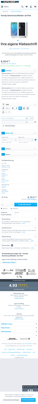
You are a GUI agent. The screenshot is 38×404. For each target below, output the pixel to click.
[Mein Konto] (31, 6)
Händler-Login (20, 349)
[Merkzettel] (26, 6)
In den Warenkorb (24, 205)
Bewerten (15, 208)
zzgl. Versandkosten (11, 63)
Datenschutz (11, 349)
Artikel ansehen (19, 298)
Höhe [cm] (21, 137)
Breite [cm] (5, 137)
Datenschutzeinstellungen (11, 400)
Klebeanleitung (6, 236)
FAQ (34, 352)
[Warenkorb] (35, 6)
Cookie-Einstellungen (22, 355)
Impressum (29, 349)
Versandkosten (28, 343)
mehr (23, 223)
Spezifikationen (6, 228)
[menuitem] (4, 6)
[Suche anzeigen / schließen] (22, 6)
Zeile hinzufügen (10, 126)
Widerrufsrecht (27, 352)
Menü (6, 7)
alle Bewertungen (19, 289)
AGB (5, 349)
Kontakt (12, 355)
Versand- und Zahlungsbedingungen (11, 352)
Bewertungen (6, 245)
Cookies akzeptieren (28, 400)
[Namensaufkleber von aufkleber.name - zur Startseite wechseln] (10, 2)
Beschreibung (6, 219)
